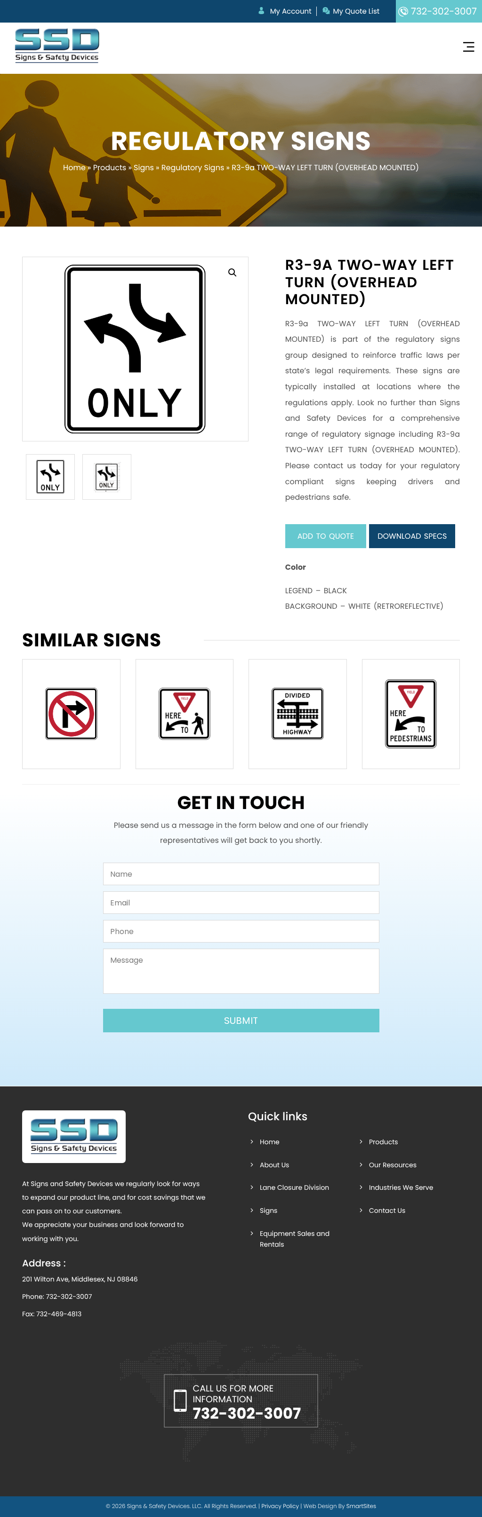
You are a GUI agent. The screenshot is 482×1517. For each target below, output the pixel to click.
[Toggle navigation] (468, 47)
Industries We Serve (401, 1187)
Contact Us (387, 1210)
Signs (144, 167)
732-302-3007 (69, 1296)
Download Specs (412, 536)
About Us (274, 1165)
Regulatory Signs (193, 167)
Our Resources (393, 1165)
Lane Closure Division (294, 1187)
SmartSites (361, 1506)
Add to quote (325, 536)
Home (74, 167)
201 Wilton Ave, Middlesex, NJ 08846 (80, 1279)
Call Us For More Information (247, 1404)
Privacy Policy (280, 1506)
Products (109, 167)
